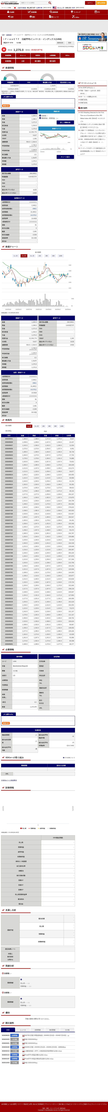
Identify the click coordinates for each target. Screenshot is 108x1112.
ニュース (23, 1030)
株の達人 (62, 1104)
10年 (60, 256)
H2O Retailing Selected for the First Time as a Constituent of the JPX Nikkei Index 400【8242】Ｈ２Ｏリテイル (92, 117)
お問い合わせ (33, 1104)
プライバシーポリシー (51, 1104)
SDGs (67, 55)
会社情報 (4, 1104)
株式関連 (52, 1030)
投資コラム (87, 1104)
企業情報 (53, 55)
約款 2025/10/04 (30, 1062)
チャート (23, 55)
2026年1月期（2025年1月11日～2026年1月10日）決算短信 (44, 1047)
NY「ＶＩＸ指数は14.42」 (89, 96)
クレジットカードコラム (99, 1104)
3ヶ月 (24, 256)
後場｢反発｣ (84, 99)
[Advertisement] (54, 25)
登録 (101, 3)
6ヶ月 (32, 256)
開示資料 (53, 61)
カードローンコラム (77, 1104)
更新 (69, 43)
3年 (46, 256)
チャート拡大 (65, 157)
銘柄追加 (60, 43)
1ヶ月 (16, 256)
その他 (67, 1030)
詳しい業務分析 (65, 122)
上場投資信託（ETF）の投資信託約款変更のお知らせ (42, 1051)
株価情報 (8, 55)
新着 (8, 1030)
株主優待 (38, 61)
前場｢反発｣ (84, 103)
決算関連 (38, 1030)
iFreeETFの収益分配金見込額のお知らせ (38, 1059)
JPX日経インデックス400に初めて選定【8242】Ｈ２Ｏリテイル (92, 125)
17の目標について (70, 757)
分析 (23, 61)
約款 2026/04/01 (30, 1043)
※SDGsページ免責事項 (9, 780)
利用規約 (41, 1104)
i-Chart (68, 1104)
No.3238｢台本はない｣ (87, 87)
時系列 (38, 55)
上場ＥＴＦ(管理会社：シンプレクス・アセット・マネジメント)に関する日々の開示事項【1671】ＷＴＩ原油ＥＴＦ (93, 133)
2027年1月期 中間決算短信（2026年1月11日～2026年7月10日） (46, 1035)
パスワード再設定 (22, 1104)
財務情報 (8, 61)
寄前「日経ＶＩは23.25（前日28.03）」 (90, 92)
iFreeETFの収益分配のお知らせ (35, 1055)
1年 (40, 256)
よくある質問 (12, 1104)
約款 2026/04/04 (30, 1039)
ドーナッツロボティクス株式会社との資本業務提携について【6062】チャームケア (93, 151)
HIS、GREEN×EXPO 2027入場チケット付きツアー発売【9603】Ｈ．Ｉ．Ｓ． (92, 142)
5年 (53, 256)
